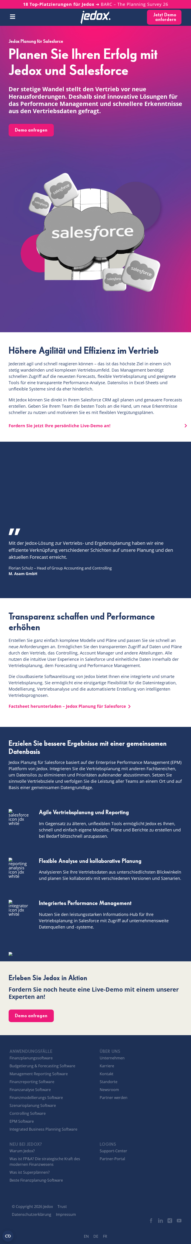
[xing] (169, 1220)
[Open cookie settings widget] (8, 1236)
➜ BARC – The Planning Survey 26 (95, 4)
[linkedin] (160, 1220)
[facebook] (151, 1220)
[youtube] (179, 1220)
